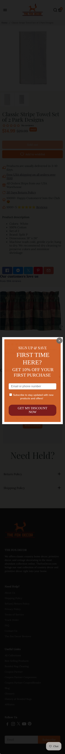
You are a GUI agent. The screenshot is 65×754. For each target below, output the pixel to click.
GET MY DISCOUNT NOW (32, 410)
